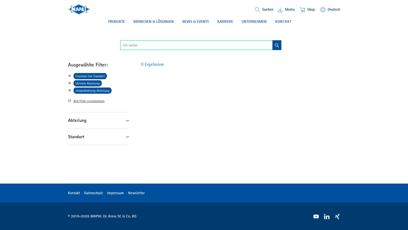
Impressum (115, 193)
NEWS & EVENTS (195, 21)
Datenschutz (93, 193)
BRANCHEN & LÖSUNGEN (153, 21)
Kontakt (283, 21)
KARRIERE (225, 21)
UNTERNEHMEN (254, 21)
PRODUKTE (116, 21)
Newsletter (136, 193)
